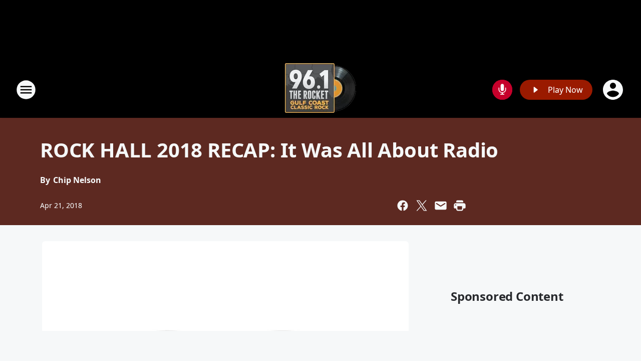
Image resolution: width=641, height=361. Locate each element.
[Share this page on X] (422, 206)
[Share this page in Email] (441, 206)
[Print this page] (460, 206)
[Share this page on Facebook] (403, 206)
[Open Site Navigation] (26, 90)
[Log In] (614, 90)
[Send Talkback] (502, 90)
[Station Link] (320, 89)
